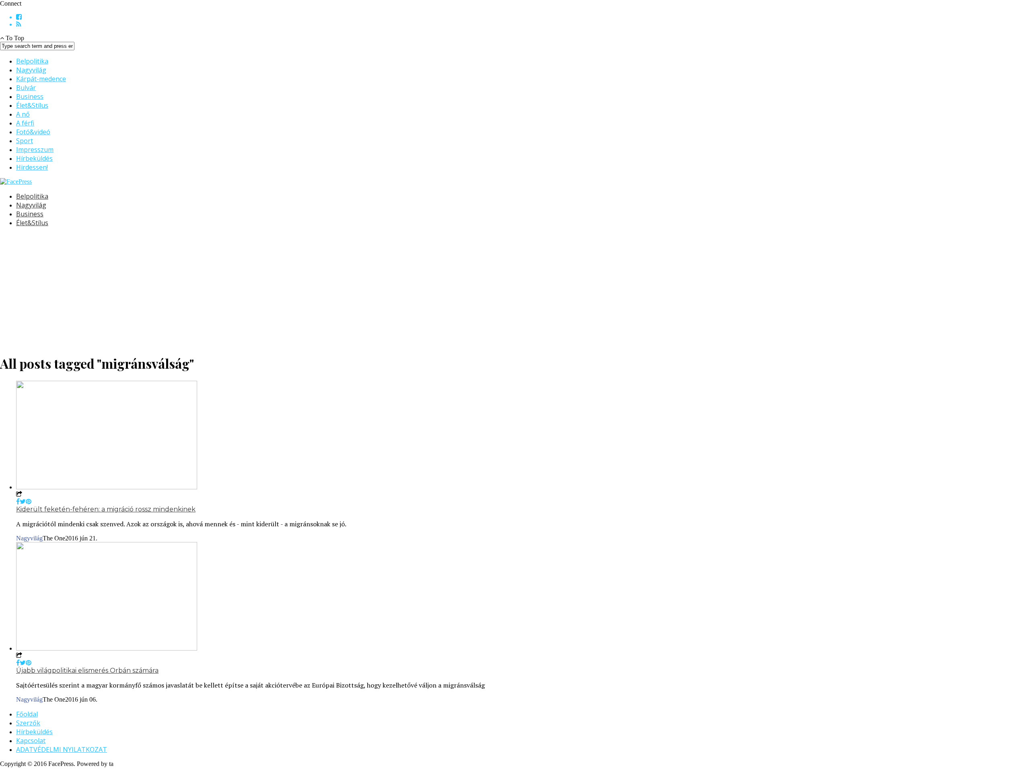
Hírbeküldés (34, 158)
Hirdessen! (32, 167)
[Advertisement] (241, 290)
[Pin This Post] (28, 501)
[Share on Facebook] (18, 501)
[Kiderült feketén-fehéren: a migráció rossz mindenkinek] (106, 487)
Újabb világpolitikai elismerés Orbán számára (87, 670)
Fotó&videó (33, 131)
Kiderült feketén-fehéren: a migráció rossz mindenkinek (106, 509)
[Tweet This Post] (23, 501)
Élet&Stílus (32, 105)
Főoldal (27, 714)
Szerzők (28, 723)
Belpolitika (32, 61)
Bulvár (26, 87)
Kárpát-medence (41, 78)
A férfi (25, 123)
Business (29, 96)
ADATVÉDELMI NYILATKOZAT (61, 749)
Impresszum (35, 149)
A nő (23, 114)
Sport (24, 140)
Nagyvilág (31, 70)
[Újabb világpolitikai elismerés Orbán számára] (106, 648)
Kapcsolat (30, 740)
